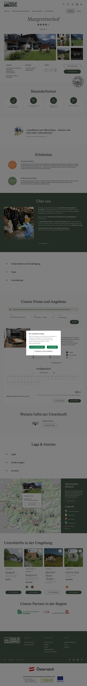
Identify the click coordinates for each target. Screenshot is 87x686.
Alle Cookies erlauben (37, 347)
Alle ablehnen (52, 347)
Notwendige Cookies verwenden (43, 351)
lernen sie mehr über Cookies (34, 343)
